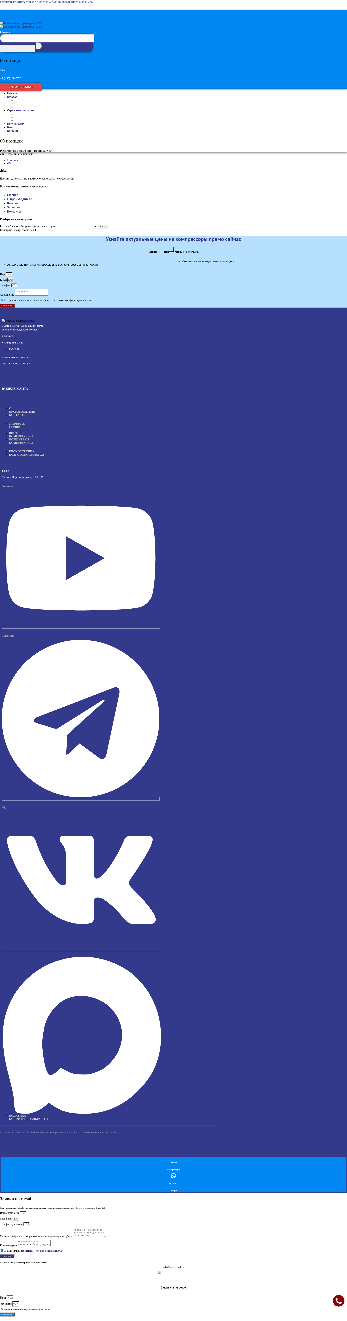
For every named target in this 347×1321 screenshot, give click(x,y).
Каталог (12, 97)
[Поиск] (39, 46)
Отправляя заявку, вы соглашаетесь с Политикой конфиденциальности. (48, 300)
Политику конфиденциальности (42, 1250)
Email (3, 279)
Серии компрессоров (20, 110)
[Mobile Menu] (3, 12)
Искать (103, 226)
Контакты (13, 131)
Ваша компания (10, 1212)
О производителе (19, 199)
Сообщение (7, 294)
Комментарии (9, 1245)
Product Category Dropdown (16, 226)
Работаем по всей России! (16, 150)
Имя (3, 274)
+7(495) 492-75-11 (12, 342)
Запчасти (13, 207)
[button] (47, 47)
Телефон (5, 285)
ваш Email (6, 1218)
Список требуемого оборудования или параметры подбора (36, 1236)
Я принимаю (33, 1250)
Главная (12, 195)
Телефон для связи (11, 1224)
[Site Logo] (20, 25)
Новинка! (43, 150)
